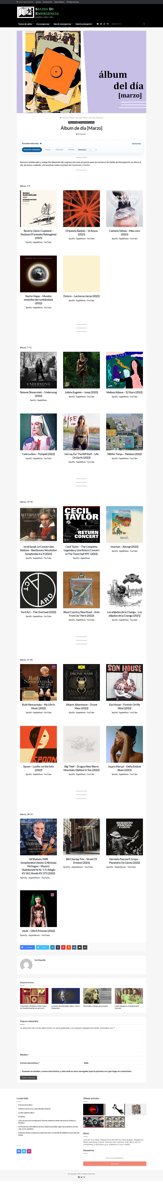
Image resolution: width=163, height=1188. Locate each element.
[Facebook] (18, 1145)
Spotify (29, 242)
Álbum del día (75, 118)
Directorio (47, 2)
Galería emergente (83, 24)
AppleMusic (38, 242)
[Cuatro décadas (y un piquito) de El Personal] (129, 996)
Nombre (24, 1055)
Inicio (38, 2)
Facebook (76, 165)
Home (65, 118)
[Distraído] (115, 1109)
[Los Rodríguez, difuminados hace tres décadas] (93, 1122)
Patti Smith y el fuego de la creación (95, 1006)
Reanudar (59, 150)
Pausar (48, 150)
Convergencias (42, 24)
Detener (71, 150)
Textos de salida (25, 24)
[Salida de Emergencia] (38, 12)
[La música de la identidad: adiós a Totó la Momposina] (66, 996)
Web (86, 1063)
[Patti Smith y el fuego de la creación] (97, 996)
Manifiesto (59, 2)
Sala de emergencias (62, 24)
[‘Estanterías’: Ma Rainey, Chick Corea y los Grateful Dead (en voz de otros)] (34, 996)
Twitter (86, 165)
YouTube (47, 242)
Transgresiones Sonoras (86, 122)
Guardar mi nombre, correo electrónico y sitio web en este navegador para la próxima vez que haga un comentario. (77, 1071)
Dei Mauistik (82, 134)
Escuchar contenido (32, 150)
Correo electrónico (30, 1063)
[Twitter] (20, 1145)
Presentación (73, 2)
